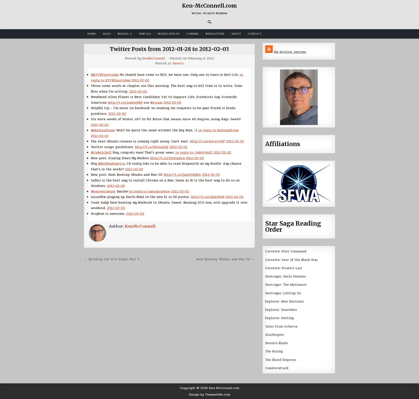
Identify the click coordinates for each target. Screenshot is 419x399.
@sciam (156, 102)
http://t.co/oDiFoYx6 (207, 197)
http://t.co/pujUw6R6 (125, 102)
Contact (254, 34)
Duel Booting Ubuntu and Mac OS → (225, 259)
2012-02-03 (195, 158)
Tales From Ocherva (281, 326)
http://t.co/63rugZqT (151, 147)
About (236, 34)
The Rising (274, 351)
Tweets (178, 63)
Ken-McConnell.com (209, 5)
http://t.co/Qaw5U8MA (182, 174)
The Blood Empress (280, 359)
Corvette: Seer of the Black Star (291, 259)
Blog (107, 34)
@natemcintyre (103, 191)
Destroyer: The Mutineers (286, 284)
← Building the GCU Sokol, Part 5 (111, 259)
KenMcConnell (153, 58)
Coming (193, 34)
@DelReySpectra (111, 163)
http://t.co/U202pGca (167, 158)
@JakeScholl (101, 152)
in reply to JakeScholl (193, 152)
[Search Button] (209, 22)
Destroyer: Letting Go (283, 293)
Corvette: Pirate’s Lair (283, 268)
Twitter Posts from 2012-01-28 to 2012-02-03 (169, 49)
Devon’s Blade (276, 343)
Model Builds (169, 34)
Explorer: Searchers (281, 309)
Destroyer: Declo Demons (285, 276)
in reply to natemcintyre (149, 191)
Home (91, 34)
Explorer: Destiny (279, 318)
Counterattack (276, 368)
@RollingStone (103, 130)
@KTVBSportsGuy (104, 74)
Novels (123, 34)
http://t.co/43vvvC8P (207, 141)
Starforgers (274, 334)
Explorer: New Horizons (284, 301)
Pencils (145, 34)
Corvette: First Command (285, 251)
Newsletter (215, 34)
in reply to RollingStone (218, 130)
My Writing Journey (290, 51)
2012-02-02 (140, 80)
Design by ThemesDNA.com (209, 394)
